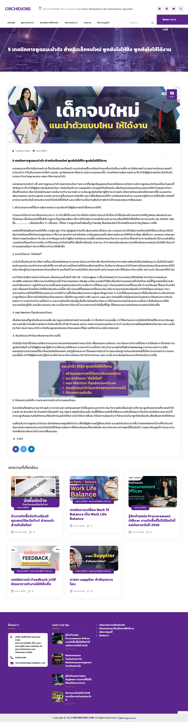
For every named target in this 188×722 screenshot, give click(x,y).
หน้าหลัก (11, 22)
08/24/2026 (70, 649)
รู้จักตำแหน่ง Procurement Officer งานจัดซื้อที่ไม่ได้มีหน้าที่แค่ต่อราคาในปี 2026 (152, 520)
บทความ (87, 22)
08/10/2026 (69, 686)
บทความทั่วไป (41, 150)
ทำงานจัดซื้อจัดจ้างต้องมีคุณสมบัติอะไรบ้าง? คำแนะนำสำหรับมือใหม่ (32, 520)
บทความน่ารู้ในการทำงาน (100, 501)
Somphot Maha (22, 150)
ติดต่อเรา (11, 32)
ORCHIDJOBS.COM (83, 717)
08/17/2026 (69, 669)
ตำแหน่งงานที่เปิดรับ (49, 22)
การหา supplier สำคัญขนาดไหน (91, 581)
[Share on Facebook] (15, 449)
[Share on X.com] (23, 449)
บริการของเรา (71, 22)
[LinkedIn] (166, 9)
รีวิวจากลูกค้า (103, 22)
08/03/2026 (70, 703)
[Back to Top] (177, 701)
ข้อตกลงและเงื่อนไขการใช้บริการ (116, 628)
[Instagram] (181, 9)
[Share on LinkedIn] (31, 449)
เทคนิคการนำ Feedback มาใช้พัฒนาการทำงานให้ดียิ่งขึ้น (33, 581)
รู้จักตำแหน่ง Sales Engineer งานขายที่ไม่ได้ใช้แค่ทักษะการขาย (78, 679)
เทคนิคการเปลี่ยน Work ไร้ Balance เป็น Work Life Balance (89, 514)
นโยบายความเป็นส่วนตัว (112, 625)
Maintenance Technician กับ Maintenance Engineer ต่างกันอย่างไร (78, 661)
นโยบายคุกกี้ (106, 632)
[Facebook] (159, 9)
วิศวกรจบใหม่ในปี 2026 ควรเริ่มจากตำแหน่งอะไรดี (78, 696)
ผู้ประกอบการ (27, 22)
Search (153, 22)
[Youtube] (174, 9)
